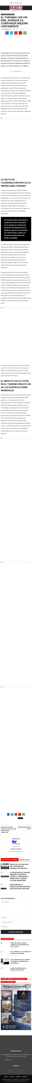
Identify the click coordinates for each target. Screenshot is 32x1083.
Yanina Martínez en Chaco (24, 828)
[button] (29, 8)
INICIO (6, 1076)
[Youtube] (22, 1070)
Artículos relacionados (10, 859)
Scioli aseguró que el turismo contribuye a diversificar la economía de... (20, 961)
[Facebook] (9, 1070)
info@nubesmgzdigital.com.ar (19, 1059)
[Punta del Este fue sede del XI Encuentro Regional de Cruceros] (5, 866)
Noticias (3, 14)
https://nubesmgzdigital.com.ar (16, 851)
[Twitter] (13, 1070)
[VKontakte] (18, 1070)
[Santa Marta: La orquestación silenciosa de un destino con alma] (5, 886)
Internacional (10, 14)
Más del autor (24, 859)
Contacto (25, 1076)
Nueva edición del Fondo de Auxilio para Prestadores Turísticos (8, 829)
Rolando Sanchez (7, 29)
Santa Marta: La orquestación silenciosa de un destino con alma (20, 887)
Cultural (3, 888)
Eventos (18, 1076)
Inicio (2, 12)
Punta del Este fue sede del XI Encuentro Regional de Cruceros (19, 866)
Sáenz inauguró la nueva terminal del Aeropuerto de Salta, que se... (19, 944)
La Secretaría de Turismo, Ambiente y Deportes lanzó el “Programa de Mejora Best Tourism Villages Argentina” (20, 876)
